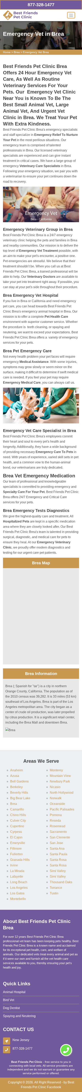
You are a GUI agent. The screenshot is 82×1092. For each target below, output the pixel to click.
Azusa (14, 775)
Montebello (18, 899)
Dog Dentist (11, 1008)
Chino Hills (18, 815)
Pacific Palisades (62, 809)
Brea (17, 52)
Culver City (18, 820)
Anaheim (16, 770)
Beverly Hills (19, 792)
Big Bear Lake (20, 798)
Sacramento (58, 831)
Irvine (14, 865)
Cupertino (17, 826)
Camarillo (17, 809)
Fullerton (16, 854)
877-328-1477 (41, 4)
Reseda (55, 820)
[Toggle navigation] (71, 15)
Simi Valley (58, 871)
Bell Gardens (19, 781)
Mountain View (60, 775)
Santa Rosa (58, 859)
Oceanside (57, 803)
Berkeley (16, 787)
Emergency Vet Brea (36, 52)
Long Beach (18, 882)
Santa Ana (57, 848)
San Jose (56, 843)
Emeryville (17, 843)
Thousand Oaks (61, 882)
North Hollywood (61, 792)
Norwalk (56, 798)
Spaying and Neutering (19, 1016)
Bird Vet (8, 1000)
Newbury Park (60, 781)
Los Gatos (17, 893)
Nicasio (55, 787)
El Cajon (16, 837)
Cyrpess (16, 831)
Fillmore (16, 848)
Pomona (56, 815)
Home (7, 52)
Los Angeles (19, 887)
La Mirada (17, 871)
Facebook (54, 1087)
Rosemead (57, 826)
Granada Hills (20, 859)
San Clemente (60, 837)
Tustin (54, 893)
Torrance (56, 887)
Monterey (56, 770)
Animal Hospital (14, 992)
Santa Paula (58, 854)
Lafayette (16, 876)
